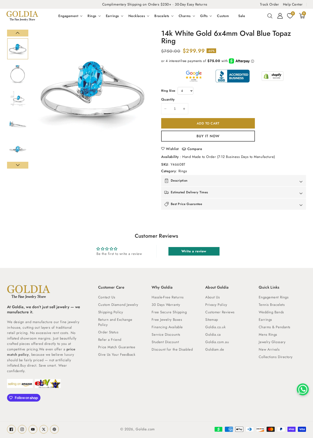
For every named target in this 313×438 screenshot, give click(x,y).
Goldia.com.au (217, 341)
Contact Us (106, 297)
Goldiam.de (214, 349)
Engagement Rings (274, 297)
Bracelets (161, 16)
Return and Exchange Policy (115, 322)
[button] (270, 16)
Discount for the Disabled (172, 349)
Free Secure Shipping (169, 312)
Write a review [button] (193, 251)
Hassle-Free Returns (168, 297)
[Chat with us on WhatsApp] (303, 389)
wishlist (172, 149)
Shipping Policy (110, 312)
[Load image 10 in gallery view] (17, 124)
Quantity (168, 99)
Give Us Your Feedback (116, 354)
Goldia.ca (213, 334)
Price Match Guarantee (116, 347)
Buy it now (208, 136)
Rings (92, 16)
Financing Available (167, 327)
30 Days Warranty (166, 304)
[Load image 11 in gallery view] (17, 149)
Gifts (204, 16)
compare (194, 149)
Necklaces (136, 16)
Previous (17, 33)
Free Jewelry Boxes (167, 319)
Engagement (68, 16)
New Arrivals (269, 349)
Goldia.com (145, 429)
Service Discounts (166, 334)
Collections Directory (276, 356)
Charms (185, 16)
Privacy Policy (216, 304)
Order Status (108, 332)
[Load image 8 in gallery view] (17, 74)
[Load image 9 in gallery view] (17, 98)
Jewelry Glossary (272, 341)
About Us (212, 297)
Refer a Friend (109, 339)
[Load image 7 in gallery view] (17, 48)
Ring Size (168, 90)
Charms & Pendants (274, 327)
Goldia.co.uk (215, 327)
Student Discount (165, 341)
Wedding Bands (271, 312)
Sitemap (211, 319)
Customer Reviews (220, 312)
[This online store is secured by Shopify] (273, 76)
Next (17, 165)
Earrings (112, 16)
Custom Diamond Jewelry (118, 304)
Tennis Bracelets (272, 304)
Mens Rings (268, 334)
